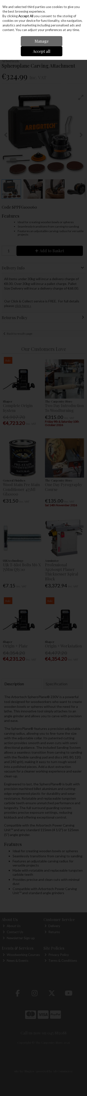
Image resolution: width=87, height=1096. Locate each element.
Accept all (41, 51)
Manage (42, 41)
